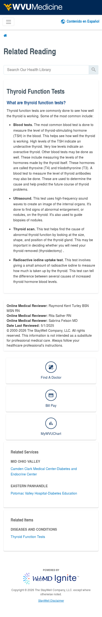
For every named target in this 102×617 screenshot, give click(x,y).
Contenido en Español (83, 21)
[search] (46, 70)
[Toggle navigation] (8, 22)
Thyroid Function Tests (28, 536)
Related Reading (30, 51)
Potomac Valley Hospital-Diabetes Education (44, 493)
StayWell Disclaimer (51, 600)
